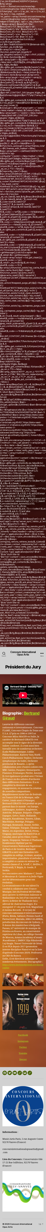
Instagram (23, 1041)
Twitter (23, 1047)
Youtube (23, 1053)
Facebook (23, 1035)
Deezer (23, 1059)
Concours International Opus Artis (23, 653)
